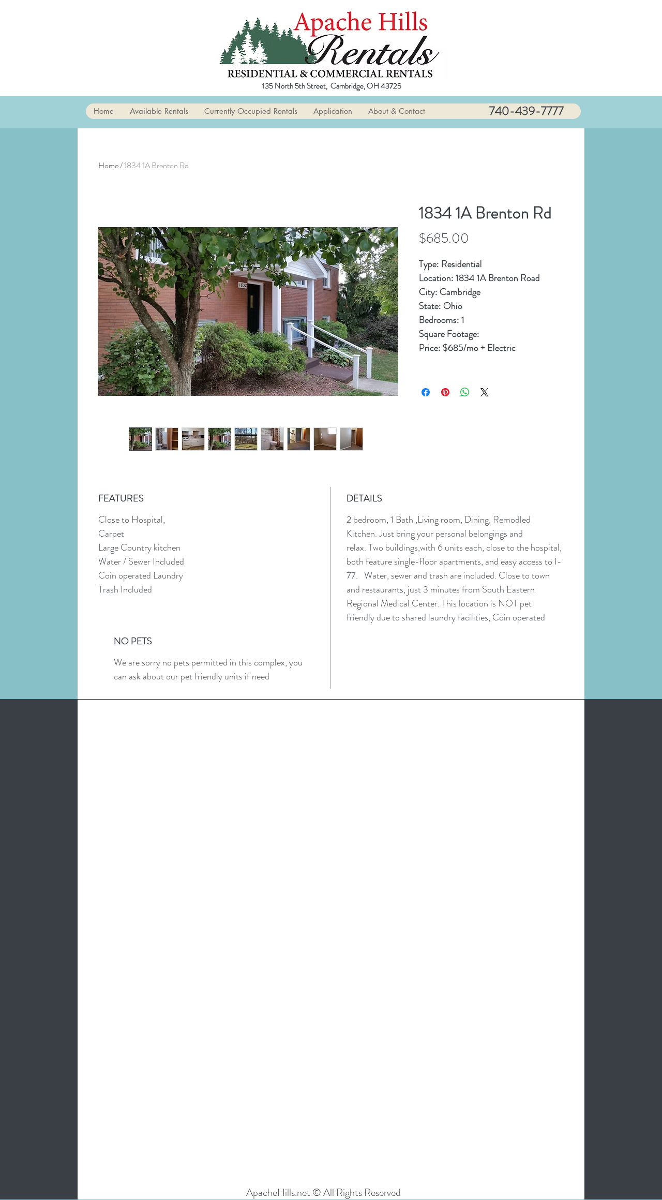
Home (108, 165)
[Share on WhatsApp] (465, 392)
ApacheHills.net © (284, 1192)
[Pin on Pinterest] (445, 392)
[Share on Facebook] (425, 392)
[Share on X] (484, 392)
